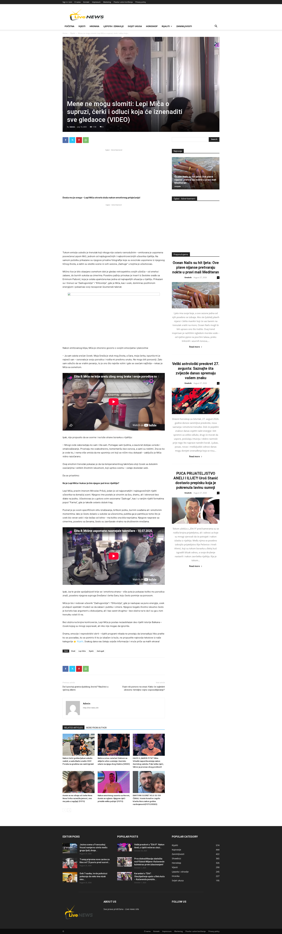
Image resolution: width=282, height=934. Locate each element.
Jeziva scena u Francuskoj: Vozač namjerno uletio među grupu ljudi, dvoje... (93, 847)
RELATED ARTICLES (73, 728)
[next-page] (69, 810)
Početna (69, 26)
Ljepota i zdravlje (113, 26)
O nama (77, 2)
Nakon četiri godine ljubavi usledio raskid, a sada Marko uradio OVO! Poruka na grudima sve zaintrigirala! (78, 761)
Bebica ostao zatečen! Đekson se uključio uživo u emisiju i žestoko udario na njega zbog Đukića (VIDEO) (114, 761)
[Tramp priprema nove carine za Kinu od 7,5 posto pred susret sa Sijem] (70, 863)
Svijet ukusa (135, 26)
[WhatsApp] (86, 140)
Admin (72, 127)
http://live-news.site (90, 708)
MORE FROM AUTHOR (96, 728)
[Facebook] (65, 140)
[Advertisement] (113, 172)
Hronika (94, 26)
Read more (194, 347)
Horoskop (152, 26)
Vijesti (81, 26)
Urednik (177, 186)
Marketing (107, 2)
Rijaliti (166, 26)
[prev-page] (64, 810)
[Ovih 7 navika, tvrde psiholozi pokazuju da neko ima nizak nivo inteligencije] (70, 877)
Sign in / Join (67, 2)
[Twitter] (72, 140)
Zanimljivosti (184, 26)
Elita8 (73, 651)
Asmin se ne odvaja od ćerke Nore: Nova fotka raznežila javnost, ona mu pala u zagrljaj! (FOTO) (78, 798)
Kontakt (86, 2)
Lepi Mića (82, 651)
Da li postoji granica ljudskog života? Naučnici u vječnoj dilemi (85, 688)
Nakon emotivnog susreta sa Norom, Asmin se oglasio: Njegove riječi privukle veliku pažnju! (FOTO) (114, 798)
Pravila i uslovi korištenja (123, 2)
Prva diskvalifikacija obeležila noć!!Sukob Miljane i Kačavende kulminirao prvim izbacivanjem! (149, 862)
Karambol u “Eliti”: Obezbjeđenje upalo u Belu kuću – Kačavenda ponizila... (149, 876)
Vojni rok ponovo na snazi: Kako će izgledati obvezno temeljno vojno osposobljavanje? (143, 688)
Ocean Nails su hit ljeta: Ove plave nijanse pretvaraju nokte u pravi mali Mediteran (195, 179)
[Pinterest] (79, 140)
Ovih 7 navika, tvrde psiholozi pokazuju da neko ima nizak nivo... (93, 876)
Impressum (96, 2)
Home (65, 33)
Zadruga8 (100, 651)
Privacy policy (140, 2)
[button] (215, 26)
